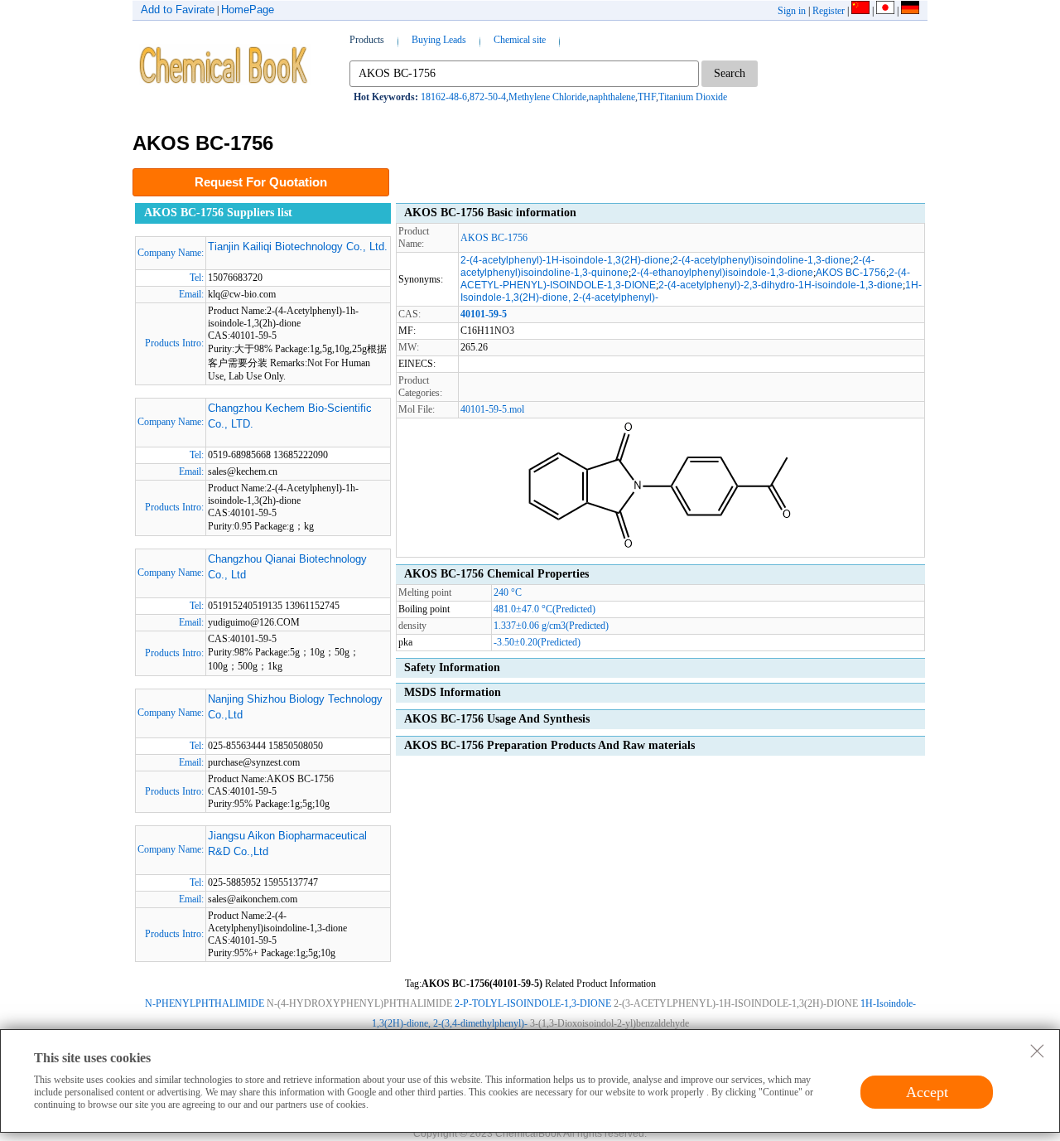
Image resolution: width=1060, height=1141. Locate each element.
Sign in (792, 11)
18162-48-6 (444, 97)
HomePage (247, 9)
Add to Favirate (177, 9)
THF (647, 97)
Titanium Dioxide (692, 97)
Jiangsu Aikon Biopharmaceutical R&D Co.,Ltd (287, 843)
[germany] (910, 11)
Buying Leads (439, 40)
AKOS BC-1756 (494, 238)
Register (828, 11)
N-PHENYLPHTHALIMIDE (204, 1003)
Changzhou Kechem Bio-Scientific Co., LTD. (290, 416)
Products (366, 40)
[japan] (885, 11)
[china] (860, 11)
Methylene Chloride (547, 97)
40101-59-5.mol (492, 409)
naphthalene (612, 97)
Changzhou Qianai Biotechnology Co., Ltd (287, 567)
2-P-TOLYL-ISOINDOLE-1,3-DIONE (533, 1003)
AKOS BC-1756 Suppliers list (218, 212)
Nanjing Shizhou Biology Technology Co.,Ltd (295, 707)
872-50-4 (488, 97)
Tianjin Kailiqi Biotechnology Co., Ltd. (298, 246)
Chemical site (520, 40)
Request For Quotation (261, 182)
